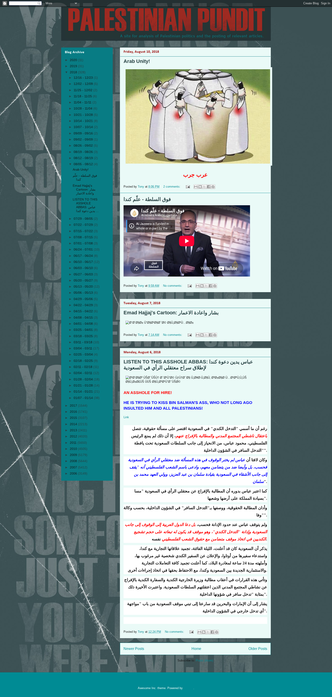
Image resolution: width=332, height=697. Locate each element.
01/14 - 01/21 (84, 391)
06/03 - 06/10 (84, 268)
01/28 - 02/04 (84, 379)
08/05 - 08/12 (84, 164)
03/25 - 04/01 (84, 330)
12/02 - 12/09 (84, 84)
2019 (74, 66)
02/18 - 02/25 (84, 361)
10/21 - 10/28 (84, 115)
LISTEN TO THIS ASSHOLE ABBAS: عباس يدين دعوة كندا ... (86, 205)
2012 (74, 436)
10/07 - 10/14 (84, 127)
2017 (74, 405)
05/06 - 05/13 (84, 292)
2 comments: (172, 186)
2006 (74, 473)
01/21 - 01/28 (84, 385)
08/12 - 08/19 (84, 158)
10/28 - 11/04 (83, 108)
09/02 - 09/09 (84, 139)
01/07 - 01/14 (84, 398)
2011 (73, 442)
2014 (74, 424)
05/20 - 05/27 (84, 280)
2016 (74, 411)
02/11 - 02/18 (83, 367)
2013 (74, 430)
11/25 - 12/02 (83, 90)
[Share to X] (204, 186)
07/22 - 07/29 (84, 225)
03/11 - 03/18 (83, 342)
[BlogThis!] (200, 186)
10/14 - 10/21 (84, 121)
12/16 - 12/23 (84, 77)
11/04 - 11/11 (83, 102)
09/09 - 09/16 (84, 133)
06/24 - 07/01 (84, 249)
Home (196, 649)
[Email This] (196, 186)
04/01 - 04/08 (84, 323)
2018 (74, 72)
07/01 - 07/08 (84, 243)
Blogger (188, 688)
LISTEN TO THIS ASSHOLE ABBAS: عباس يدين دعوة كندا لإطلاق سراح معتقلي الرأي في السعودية (188, 364)
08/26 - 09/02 (84, 145)
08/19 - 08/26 (84, 152)
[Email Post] (187, 186)
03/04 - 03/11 (83, 348)
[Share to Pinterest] (213, 186)
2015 (74, 418)
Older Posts (257, 649)
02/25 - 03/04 (84, 354)
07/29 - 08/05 (84, 218)
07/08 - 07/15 (84, 237)
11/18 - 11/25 (83, 96)
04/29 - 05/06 (84, 299)
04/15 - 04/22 (84, 311)
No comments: (173, 285)
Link (126, 417)
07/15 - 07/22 (84, 231)
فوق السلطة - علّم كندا (147, 199)
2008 (74, 461)
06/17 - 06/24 (84, 256)
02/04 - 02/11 (83, 373)
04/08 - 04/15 (84, 317)
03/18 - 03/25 (84, 336)
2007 (74, 467)
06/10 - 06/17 (84, 262)
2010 (74, 449)
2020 (74, 60)
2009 (74, 455)
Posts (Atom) (204, 660)
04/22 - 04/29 (84, 305)
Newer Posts (134, 649)
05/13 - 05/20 (84, 286)
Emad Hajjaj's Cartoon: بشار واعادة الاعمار (171, 312)
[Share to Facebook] (208, 186)
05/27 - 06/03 (84, 274)
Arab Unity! (137, 61)
